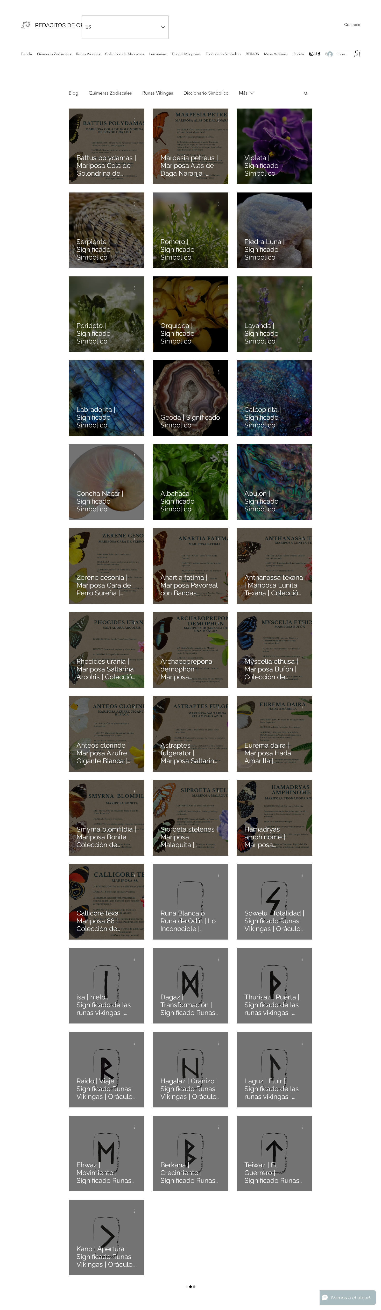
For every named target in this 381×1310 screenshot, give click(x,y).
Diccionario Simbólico (206, 93)
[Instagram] (311, 53)
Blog (73, 93)
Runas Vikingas (157, 93)
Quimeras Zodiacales (110, 93)
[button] (357, 53)
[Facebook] (319, 53)
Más (243, 93)
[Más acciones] (136, 120)
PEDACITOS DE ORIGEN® (68, 25)
